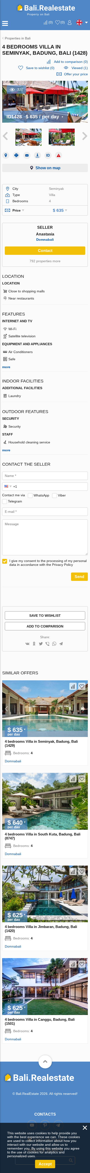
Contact (45, 251)
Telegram (15, 501)
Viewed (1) (80, 68)
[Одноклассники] (34, 644)
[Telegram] (61, 644)
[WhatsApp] (54, 644)
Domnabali (45, 239)
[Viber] (47, 644)
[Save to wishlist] (81, 686)
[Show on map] (5, 155)
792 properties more (45, 261)
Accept (45, 1164)
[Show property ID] (48, 155)
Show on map (48, 168)
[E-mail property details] (26, 155)
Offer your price (76, 74)
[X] (40, 644)
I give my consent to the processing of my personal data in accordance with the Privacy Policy (48, 563)
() (50, 22)
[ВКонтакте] (27, 644)
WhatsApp (41, 495)
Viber (62, 495)
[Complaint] (58, 155)
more (6, 367)
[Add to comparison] (73, 686)
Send (79, 577)
